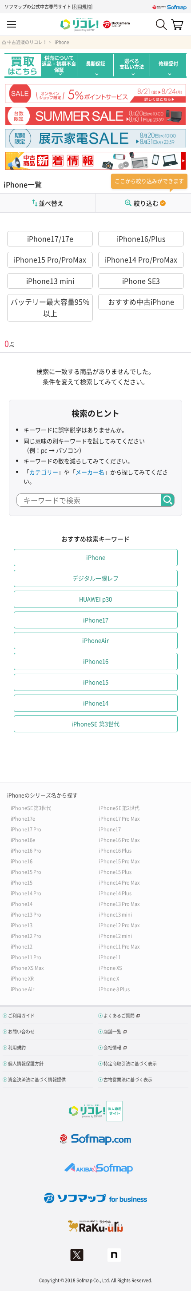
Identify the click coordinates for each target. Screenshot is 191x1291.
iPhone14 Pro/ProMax (141, 259)
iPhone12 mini (115, 935)
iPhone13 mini (50, 280)
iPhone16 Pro (26, 850)
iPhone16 (21, 861)
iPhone (62, 42)
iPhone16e (23, 839)
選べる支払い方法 (131, 64)
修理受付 (168, 64)
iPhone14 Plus (115, 893)
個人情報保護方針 (26, 1063)
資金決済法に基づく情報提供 (37, 1079)
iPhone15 (21, 882)
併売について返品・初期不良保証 (59, 64)
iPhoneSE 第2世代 (119, 807)
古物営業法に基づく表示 (127, 1079)
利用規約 (82, 6)
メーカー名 (90, 472)
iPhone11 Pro (26, 956)
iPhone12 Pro (26, 935)
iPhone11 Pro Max (119, 946)
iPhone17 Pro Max (119, 818)
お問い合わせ (21, 1031)
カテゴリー (43, 472)
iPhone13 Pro (26, 914)
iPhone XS (110, 967)
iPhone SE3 (141, 280)
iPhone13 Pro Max (119, 903)
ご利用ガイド (21, 1015)
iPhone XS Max (27, 967)
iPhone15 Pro (26, 871)
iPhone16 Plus (115, 850)
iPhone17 (110, 829)
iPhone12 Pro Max (119, 925)
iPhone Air (22, 988)
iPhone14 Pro (26, 893)
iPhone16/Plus (141, 238)
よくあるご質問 (119, 1015)
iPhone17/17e (50, 238)
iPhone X (109, 978)
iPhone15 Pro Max (119, 861)
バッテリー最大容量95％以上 (50, 307)
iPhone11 (110, 956)
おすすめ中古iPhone (141, 301)
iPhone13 (21, 925)
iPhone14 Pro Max (119, 882)
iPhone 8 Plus (114, 988)
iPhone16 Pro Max (119, 839)
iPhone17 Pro (26, 829)
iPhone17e (23, 818)
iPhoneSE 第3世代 (31, 807)
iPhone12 (21, 946)
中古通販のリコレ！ (27, 42)
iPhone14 (21, 903)
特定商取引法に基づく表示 (130, 1063)
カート (177, 24)
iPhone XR (22, 978)
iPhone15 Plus (115, 871)
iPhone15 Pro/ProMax (50, 259)
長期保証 (95, 64)
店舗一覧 (112, 1031)
